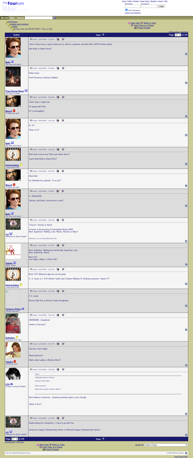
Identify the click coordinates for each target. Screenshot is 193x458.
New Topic (135, 23)
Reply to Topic (150, 23)
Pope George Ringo (15, 91)
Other (15, 26)
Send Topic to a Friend (144, 25)
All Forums (13, 22)
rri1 (7, 234)
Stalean (9, 263)
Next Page (184, 32)
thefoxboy (10, 338)
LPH (7, 384)
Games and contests (19, 24)
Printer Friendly (143, 28)
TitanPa (9, 362)
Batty (8, 62)
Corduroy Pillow (13, 309)
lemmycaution (12, 165)
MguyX (9, 111)
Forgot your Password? (133, 13)
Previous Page (174, 32)
